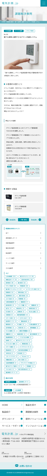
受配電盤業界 (10, 243)
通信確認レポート (11, 238)
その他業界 (8, 31)
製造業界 (8, 253)
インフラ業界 (10, 258)
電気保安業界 (10, 248)
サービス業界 (18, 31)
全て (7, 233)
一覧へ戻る (23, 220)
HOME (3, 22)
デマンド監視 (29, 31)
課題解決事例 (10, 22)
